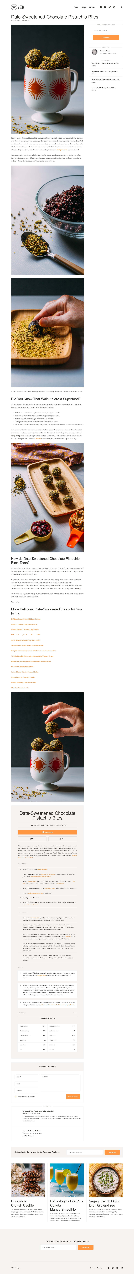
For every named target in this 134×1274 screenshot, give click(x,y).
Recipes (83, 7)
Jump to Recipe (15, 21)
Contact (92, 7)
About (76, 7)
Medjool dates (41, 975)
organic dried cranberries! (30, 905)
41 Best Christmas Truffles (32, 1132)
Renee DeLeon (108, 52)
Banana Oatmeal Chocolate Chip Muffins (25, 629)
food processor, (35, 918)
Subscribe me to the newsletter (26, 1096)
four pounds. (61, 884)
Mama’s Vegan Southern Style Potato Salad (106, 81)
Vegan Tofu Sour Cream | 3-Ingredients (104, 72)
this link (38, 438)
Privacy (99, 1268)
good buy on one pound (48, 874)
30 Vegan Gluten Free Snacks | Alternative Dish (38, 1112)
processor (68, 937)
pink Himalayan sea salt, (35, 893)
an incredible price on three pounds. (41, 877)
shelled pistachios (42, 869)
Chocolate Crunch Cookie (22, 1203)
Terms (92, 1268)
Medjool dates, (32, 881)
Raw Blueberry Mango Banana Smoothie (105, 64)
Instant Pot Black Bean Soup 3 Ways (104, 89)
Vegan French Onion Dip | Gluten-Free (104, 1203)
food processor (62, 150)
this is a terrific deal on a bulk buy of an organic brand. (57, 1005)
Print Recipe (25, 21)
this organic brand (50, 888)
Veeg (17, 7)
